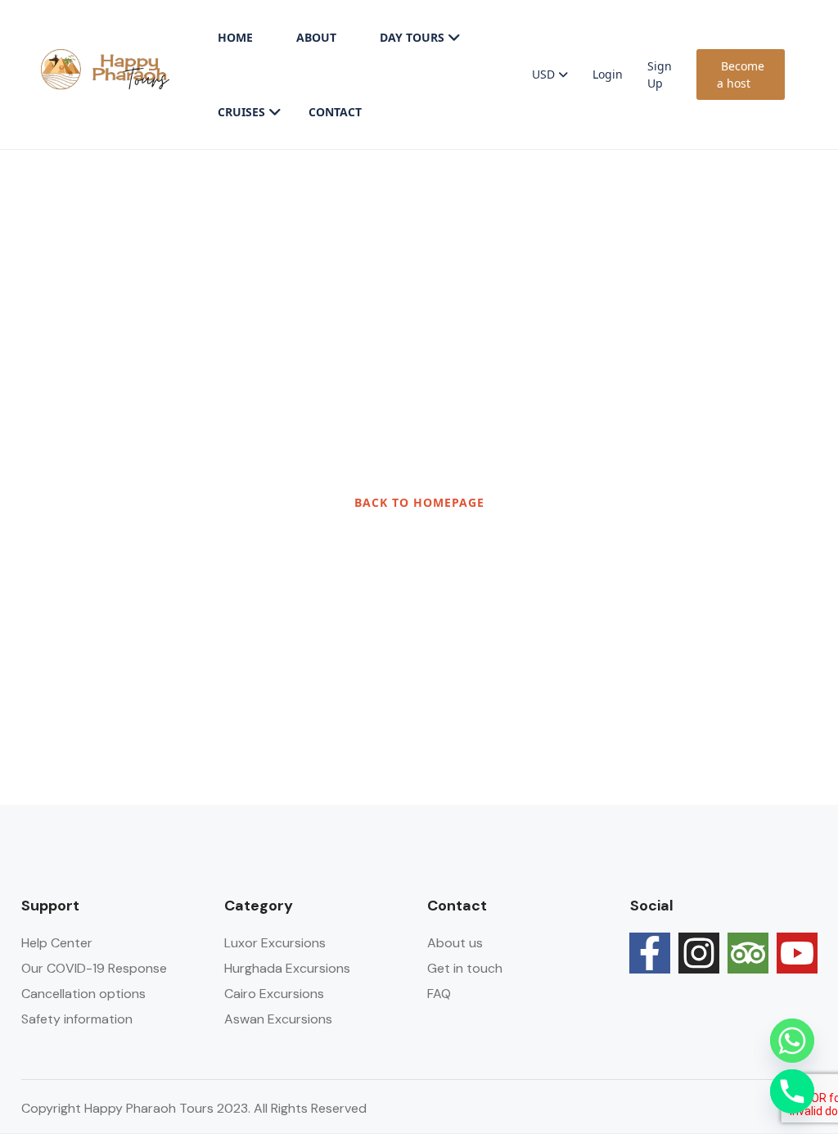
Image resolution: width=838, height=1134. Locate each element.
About (316, 37)
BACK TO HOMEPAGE (419, 502)
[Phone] (792, 1091)
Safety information (77, 1019)
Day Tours (412, 37)
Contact (335, 112)
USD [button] (545, 74)
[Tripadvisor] (748, 953)
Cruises (241, 112)
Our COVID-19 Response (94, 968)
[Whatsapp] (792, 1041)
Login (607, 74)
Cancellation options (83, 993)
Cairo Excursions (274, 993)
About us (455, 942)
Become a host (740, 74)
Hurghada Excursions (287, 968)
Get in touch (464, 968)
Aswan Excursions (278, 1019)
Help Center (56, 942)
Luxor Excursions (275, 942)
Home (235, 37)
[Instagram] (698, 953)
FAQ (439, 993)
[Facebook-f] (649, 953)
